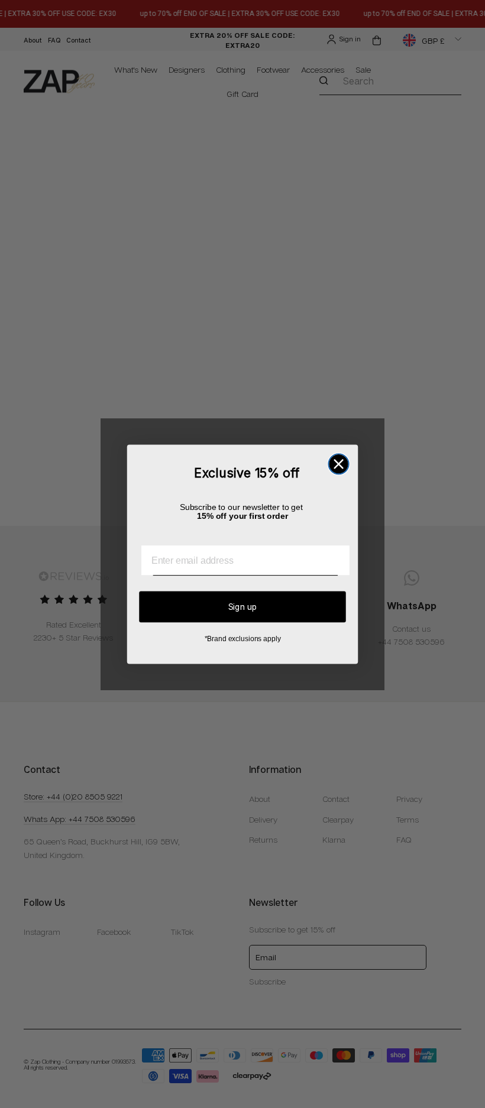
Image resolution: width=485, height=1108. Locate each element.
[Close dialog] (338, 464)
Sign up (242, 606)
